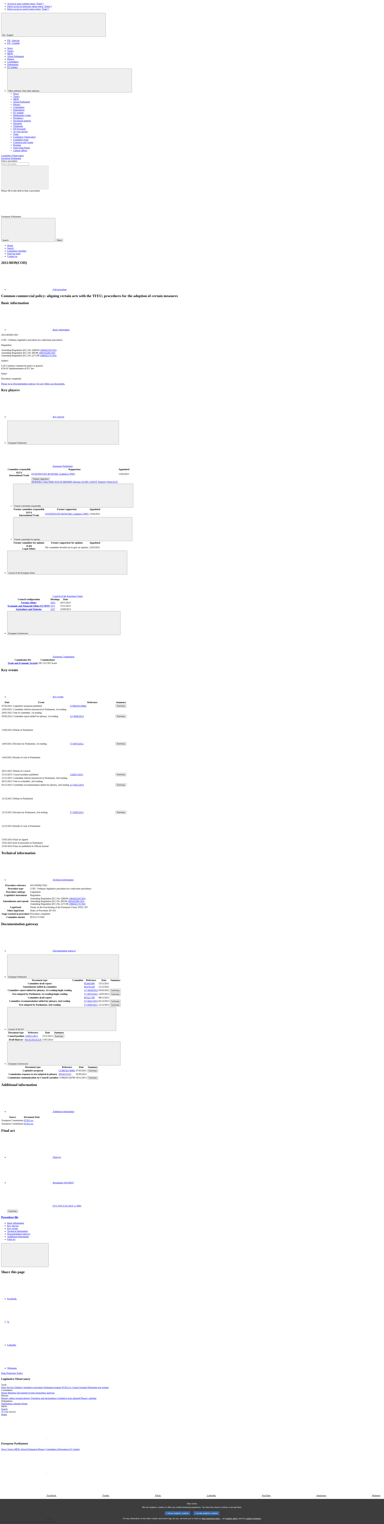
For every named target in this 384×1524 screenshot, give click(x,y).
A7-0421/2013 (77, 785)
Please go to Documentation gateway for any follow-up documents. (33, 384)
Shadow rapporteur (41, 479)
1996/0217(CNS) (48, 355)
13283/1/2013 (76, 774)
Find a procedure (9, 161)
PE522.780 (89, 997)
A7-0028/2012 (77, 716)
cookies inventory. (253, 1518)
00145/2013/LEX (33, 1039)
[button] (46, 1437)
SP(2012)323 (65, 1074)
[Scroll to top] (25, 1255)
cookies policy (231, 1518)
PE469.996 (89, 983)
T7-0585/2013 (77, 812)
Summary (121, 706)
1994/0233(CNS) (48, 350)
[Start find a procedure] (25, 177)
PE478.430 (89, 987)
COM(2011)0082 (78, 706)
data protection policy (211, 1518)
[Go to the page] (92, 740)
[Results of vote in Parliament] (92, 767)
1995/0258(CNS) (47, 353)
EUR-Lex (28, 1120)
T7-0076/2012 (77, 743)
